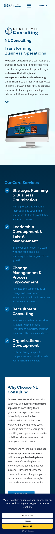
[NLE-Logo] (12, 4)
